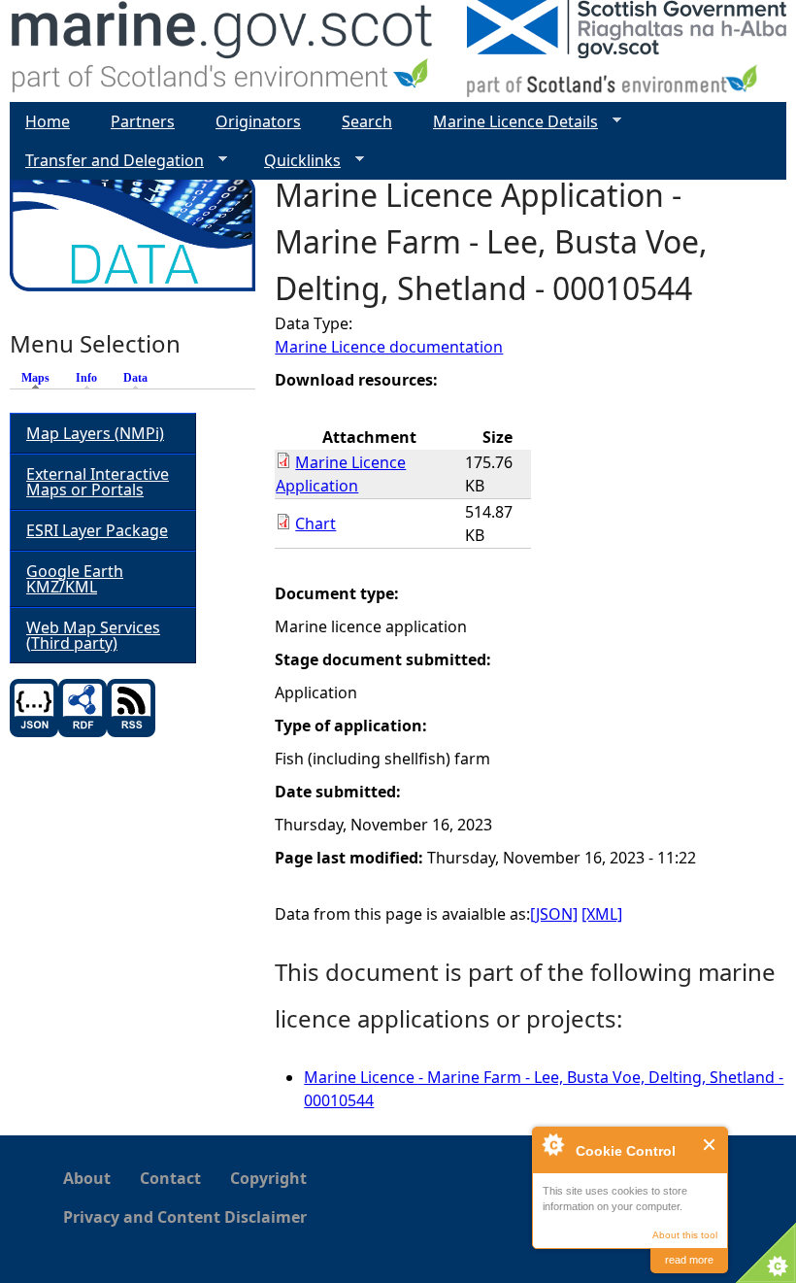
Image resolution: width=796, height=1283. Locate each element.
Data (135, 378)
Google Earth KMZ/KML (74, 578)
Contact (170, 1178)
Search (367, 121)
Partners (143, 121)
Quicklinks (295, 161)
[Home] (223, 51)
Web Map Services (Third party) (93, 635)
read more (689, 1260)
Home (47, 121)
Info (86, 378)
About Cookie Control (552, 1144)
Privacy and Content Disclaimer (185, 1217)
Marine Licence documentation (389, 346)
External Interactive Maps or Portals (97, 481)
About (87, 1178)
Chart (315, 523)
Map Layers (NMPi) (95, 433)
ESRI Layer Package (97, 530)
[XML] (601, 914)
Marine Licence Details (507, 122)
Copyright (268, 1178)
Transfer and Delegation (107, 161)
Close (710, 1144)
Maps (40, 378)
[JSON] (554, 914)
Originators (258, 121)
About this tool (684, 1235)
